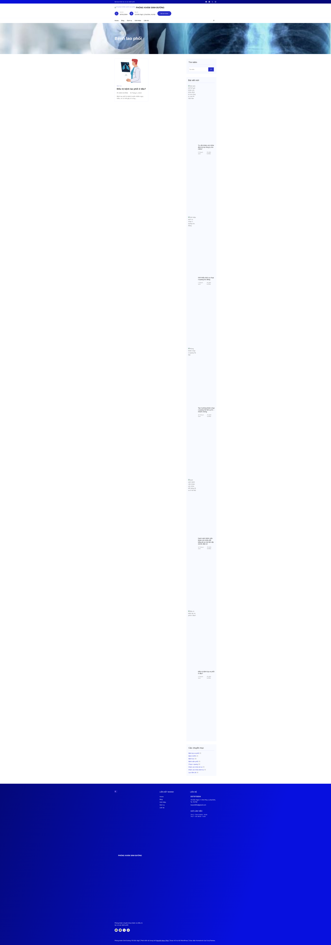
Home (162, 796)
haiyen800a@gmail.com (198, 805)
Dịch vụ (162, 805)
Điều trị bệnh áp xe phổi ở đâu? (206, 672)
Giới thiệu (163, 802)
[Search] (211, 69)
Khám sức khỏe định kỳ (196, 770)
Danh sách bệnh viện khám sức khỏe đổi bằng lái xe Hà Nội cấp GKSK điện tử (206, 541)
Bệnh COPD (192, 756)
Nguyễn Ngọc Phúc (162, 940)
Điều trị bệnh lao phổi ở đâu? (131, 89)
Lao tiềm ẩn (192, 772)
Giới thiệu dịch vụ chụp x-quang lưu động (206, 278)
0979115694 (195, 796)
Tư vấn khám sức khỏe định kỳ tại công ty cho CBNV (206, 147)
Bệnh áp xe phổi (194, 753)
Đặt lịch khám (164, 13)
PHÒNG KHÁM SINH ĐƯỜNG (150, 7)
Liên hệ (162, 808)
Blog (161, 799)
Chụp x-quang (193, 764)
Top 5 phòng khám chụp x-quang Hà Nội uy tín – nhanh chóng (206, 410)
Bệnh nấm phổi (193, 761)
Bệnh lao (119, 86)
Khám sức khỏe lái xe (195, 767)
